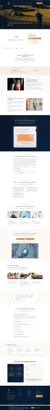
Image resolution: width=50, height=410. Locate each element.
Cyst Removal (28, 394)
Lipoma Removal (29, 396)
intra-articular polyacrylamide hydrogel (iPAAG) (24, 58)
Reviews (19, 395)
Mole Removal (28, 393)
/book (26, 408)
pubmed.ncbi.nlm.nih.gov (21, 172)
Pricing (19, 393)
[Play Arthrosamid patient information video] (25, 251)
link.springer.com (18, 168)
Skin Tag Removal (29, 395)
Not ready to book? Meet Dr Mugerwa (34, 43)
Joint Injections (20, 391)
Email (26, 372)
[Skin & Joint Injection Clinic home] (8, 390)
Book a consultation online (36, 381)
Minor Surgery (20, 392)
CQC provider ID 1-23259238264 (11, 398)
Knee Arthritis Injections (29, 392)
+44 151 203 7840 (36, 0)
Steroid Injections (29, 391)
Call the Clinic (35, 40)
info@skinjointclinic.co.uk (41, 0)
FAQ (19, 396)
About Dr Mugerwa (20, 394)
